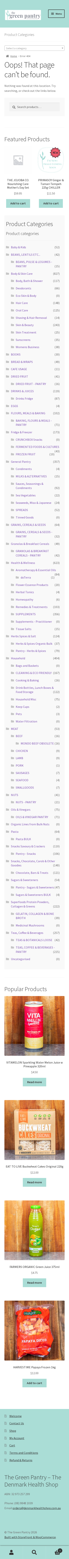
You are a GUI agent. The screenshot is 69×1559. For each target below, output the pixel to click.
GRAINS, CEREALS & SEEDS (28, 525)
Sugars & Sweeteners (24, 880)
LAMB (19, 758)
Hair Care (22, 303)
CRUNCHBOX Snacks (29, 439)
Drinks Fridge (24, 398)
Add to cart (18, 203)
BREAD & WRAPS (22, 362)
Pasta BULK (23, 839)
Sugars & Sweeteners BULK (33, 895)
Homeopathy (24, 599)
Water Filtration (26, 721)
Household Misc (26, 699)
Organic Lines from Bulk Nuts (30, 824)
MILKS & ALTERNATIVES (31, 476)
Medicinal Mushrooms (30, 925)
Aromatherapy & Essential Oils (36, 570)
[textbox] (35, 48)
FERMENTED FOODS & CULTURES (37, 447)
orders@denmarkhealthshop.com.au (37, 1508)
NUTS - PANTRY (26, 802)
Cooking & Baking (27, 680)
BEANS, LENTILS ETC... (25, 254)
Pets (19, 714)
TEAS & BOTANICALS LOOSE (34, 940)
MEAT (14, 729)
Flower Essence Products (32, 585)
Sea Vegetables (26, 495)
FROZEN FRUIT (26, 454)
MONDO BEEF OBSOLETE (37, 743)
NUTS (14, 795)
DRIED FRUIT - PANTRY (31, 384)
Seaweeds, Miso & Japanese (33, 503)
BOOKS (16, 354)
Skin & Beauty (25, 325)
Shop (12, 1431)
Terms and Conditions (23, 1453)
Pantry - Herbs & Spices (31, 651)
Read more (34, 1082)
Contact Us (16, 1423)
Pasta (14, 831)
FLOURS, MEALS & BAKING (28, 413)
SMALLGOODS (25, 787)
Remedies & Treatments (32, 607)
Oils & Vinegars (20, 809)
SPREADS (22, 510)
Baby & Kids (18, 247)
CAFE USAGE (19, 369)
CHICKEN (22, 751)
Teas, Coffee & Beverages (27, 933)
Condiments (24, 469)
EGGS (14, 406)
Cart (12, 1445)
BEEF (19, 736)
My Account (16, 1438)
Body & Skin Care (22, 273)
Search (34, 1552)
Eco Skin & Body (26, 296)
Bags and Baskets (27, 666)
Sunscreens (23, 340)
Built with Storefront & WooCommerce (30, 1537)
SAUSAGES (22, 773)
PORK (20, 765)
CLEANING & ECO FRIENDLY (34, 673)
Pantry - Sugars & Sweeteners (35, 887)
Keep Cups (22, 707)
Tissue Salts (23, 629)
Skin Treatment (26, 332)
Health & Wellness (23, 563)
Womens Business (27, 347)
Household (18, 658)
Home (13, 56)
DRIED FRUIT (19, 376)
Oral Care (22, 310)
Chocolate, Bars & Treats (32, 873)
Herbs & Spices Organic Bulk (34, 643)
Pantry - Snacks (26, 854)
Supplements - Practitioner (34, 621)
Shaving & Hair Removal (31, 318)
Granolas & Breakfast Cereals (30, 544)
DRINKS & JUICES (22, 391)
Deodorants (23, 288)
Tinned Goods (25, 517)
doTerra (26, 577)
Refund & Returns (20, 1460)
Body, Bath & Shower (29, 281)
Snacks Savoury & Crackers (28, 846)
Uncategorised (20, 959)
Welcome (15, 1416)
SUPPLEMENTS (26, 614)
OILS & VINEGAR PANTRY (32, 817)
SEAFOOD (22, 780)
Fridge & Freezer (21, 432)
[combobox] (34, 48)
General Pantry (21, 462)
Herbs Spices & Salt (23, 636)
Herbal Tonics (25, 592)
